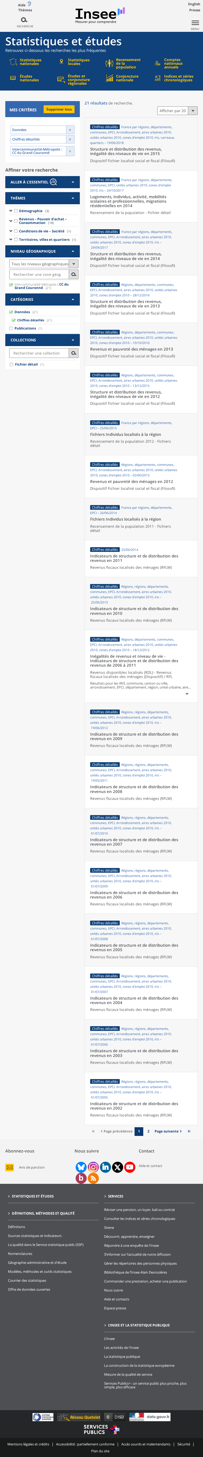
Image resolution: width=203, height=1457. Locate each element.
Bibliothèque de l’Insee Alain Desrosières (135, 1272)
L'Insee (109, 1338)
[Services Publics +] (101, 1434)
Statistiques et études (33, 1196)
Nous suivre (113, 1290)
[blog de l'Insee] (81, 1178)
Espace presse (115, 1308)
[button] (187, 694)
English (194, 4)
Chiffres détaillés (30, 320)
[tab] (42, 182)
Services (115, 1196)
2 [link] (148, 1131)
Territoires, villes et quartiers (47, 239)
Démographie (34, 210)
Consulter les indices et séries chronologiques (139, 1218)
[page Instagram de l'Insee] (93, 1167)
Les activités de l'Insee (121, 1347)
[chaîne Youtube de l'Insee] (129, 1167)
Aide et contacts (116, 1299)
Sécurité (183, 1444)
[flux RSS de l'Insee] (93, 1178)
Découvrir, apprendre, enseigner (129, 1236)
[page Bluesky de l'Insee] (81, 1167)
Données (22, 312)
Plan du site (100, 1451)
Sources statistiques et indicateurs (35, 1235)
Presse (194, 10)
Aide (22, 5)
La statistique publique (122, 1356)
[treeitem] (44, 210)
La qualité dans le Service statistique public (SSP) (46, 1244)
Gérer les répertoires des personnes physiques (140, 1263)
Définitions (16, 1226)
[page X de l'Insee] (117, 1167)
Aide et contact (150, 1165)
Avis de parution (32, 1167)
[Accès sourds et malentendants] (29, 4)
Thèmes (25, 10)
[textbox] (39, 274)
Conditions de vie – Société (45, 231)
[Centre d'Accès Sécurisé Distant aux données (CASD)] (115, 1421)
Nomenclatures (20, 1253)
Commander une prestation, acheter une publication (145, 1281)
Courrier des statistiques (27, 1280)
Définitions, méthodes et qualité (43, 1213)
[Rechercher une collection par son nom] (74, 353)
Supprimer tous (59, 109)
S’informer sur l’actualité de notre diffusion (137, 1254)
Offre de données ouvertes (29, 1289)
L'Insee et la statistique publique (139, 1325)
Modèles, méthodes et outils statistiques (40, 1271)
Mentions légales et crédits (28, 1444)
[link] (169, 1131)
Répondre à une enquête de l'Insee (131, 1245)
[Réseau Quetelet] (79, 1421)
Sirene (109, 1227)
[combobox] (44, 274)
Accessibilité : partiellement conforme (85, 1444)
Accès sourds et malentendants (145, 1444)
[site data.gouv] (149, 1421)
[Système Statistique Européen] (43, 1421)
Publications (25, 328)
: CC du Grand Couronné (42, 286)
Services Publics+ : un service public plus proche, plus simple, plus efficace (145, 1385)
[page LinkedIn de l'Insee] (105, 1167)
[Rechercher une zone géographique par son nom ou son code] (74, 274)
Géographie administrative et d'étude (37, 1262)
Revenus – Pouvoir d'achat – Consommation (43, 221)
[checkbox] (16, 210)
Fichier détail (26, 364)
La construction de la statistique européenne (139, 1365)
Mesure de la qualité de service (128, 1374)
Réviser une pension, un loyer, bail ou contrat (139, 1209)
